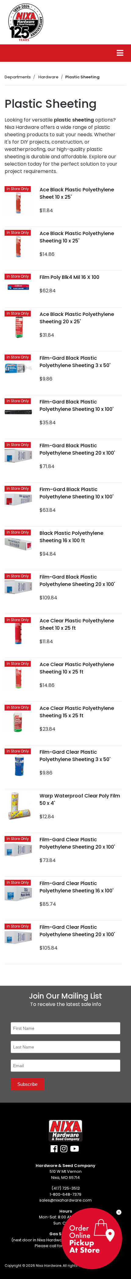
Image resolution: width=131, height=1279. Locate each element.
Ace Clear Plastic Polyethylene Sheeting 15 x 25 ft (77, 712)
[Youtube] (74, 1150)
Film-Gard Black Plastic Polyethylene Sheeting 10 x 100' (77, 405)
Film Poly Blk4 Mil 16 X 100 (69, 277)
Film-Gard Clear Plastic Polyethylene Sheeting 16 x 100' (77, 887)
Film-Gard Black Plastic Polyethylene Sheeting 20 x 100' (77, 449)
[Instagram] (63, 1150)
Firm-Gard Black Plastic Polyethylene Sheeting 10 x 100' (77, 493)
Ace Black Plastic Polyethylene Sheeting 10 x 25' (77, 237)
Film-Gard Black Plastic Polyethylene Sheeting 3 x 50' (75, 361)
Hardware (48, 77)
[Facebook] (54, 1150)
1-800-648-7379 (65, 1194)
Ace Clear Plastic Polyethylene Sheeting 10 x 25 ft (77, 668)
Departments (18, 77)
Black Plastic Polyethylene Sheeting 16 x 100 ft (71, 537)
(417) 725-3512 (65, 1188)
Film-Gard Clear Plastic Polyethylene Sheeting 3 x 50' (75, 755)
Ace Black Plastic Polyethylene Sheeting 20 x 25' (77, 318)
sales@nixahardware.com (65, 1200)
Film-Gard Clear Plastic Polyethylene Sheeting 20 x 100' (77, 843)
